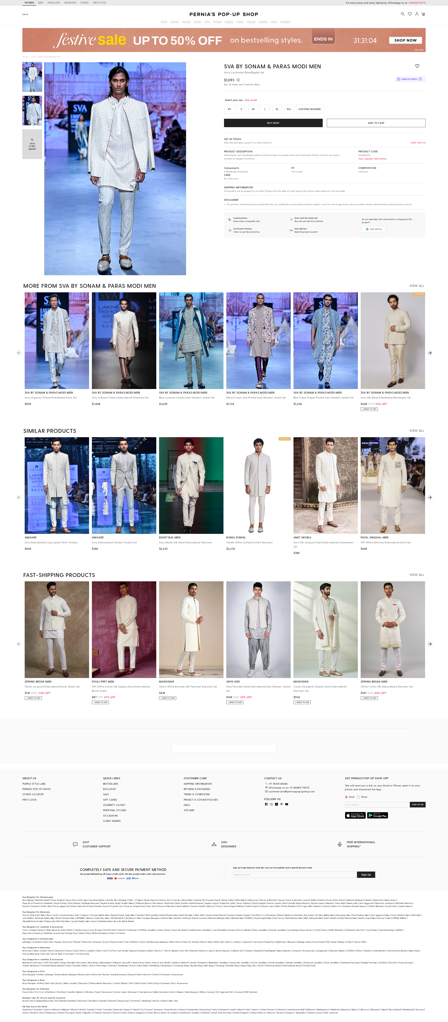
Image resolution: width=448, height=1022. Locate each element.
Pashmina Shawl (273, 965)
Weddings (146, 1001)
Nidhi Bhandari (336, 930)
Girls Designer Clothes (32, 974)
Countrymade (66, 915)
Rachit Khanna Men (65, 918)
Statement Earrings (350, 962)
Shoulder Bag (232, 965)
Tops (126, 942)
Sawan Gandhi (198, 906)
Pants (82, 950)
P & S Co (39, 992)
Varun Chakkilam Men (101, 921)
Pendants (202, 962)
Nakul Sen (378, 900)
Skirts (228, 942)
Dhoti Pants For (144, 974)
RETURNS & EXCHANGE (197, 788)
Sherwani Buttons (198, 950)
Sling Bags (166, 965)
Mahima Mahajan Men (218, 918)
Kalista (321, 900)
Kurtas (69, 950)
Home (25, 56)
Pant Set (45, 954)
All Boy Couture (207, 992)
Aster (160, 930)
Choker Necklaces (30, 965)
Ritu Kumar (158, 903)
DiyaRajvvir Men (133, 918)
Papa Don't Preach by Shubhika (37, 903)
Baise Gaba (228, 900)
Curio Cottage (29, 930)
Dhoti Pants (175, 942)
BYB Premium (251, 992)
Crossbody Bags (181, 965)
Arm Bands (165, 962)
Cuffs (45, 962)
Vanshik (140, 915)
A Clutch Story (320, 930)
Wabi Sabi (199, 915)
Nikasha (329, 903)
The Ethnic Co (258, 915)
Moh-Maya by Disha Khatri (60, 930)
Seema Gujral (211, 903)
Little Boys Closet (92, 992)
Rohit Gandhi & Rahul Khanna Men (340, 918)
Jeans (211, 950)
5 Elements (350, 930)
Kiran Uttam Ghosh (336, 900)
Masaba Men (237, 918)
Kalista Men (167, 918)
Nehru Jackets (70, 983)
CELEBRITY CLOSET (114, 804)
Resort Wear (206, 942)
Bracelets (54, 962)
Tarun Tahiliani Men (400, 915)
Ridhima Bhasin (143, 903)
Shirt (131, 983)
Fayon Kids (27, 992)
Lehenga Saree (304, 942)
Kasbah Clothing (182, 918)
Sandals (76, 965)
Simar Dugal (229, 906)
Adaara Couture (321, 906)
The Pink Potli (109, 930)
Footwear (69, 954)
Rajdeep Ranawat (90, 903)
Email (351, 797)
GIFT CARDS (110, 799)
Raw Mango (28, 900)
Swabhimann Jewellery (200, 930)
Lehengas (26, 942)
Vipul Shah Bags (386, 930)
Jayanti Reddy (310, 900)
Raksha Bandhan (68, 1001)
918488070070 (417, 2)
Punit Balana (74, 903)
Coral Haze (371, 930)
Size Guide (251, 99)
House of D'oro (236, 930)
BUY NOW (273, 122)
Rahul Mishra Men (294, 918)
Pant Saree (331, 942)
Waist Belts (142, 965)
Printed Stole (309, 965)
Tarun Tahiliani (244, 903)
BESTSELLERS (110, 783)
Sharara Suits (84, 974)
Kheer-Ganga (243, 915)
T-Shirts (166, 950)
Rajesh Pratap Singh (110, 903)
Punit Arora (278, 918)
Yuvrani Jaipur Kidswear (125, 992)
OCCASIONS (110, 815)
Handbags (123, 965)
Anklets (175, 962)
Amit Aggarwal (366, 903)
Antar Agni (83, 900)
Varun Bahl (340, 903)
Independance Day (44, 1001)
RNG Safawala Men (313, 918)
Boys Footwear (162, 983)
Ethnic (359, 950)
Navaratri (82, 1001)
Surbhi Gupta (252, 906)
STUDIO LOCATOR (33, 794)
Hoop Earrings (405, 962)
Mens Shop (414, 950)
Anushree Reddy (97, 900)
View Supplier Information (372, 158)
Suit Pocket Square (127, 950)
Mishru (368, 900)
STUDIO (84, 2)
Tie (77, 954)
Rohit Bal (169, 903)
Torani (219, 906)
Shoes (68, 965)
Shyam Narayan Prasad (82, 906)
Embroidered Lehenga (65, 974)
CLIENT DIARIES (112, 820)
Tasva (25, 915)
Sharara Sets (116, 942)
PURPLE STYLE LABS (34, 783)
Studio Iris (336, 906)
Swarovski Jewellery (240, 962)
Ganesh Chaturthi (107, 1001)
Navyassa (106, 992)
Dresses (97, 942)
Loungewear (322, 950)
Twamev (231, 915)
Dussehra (93, 1001)
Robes (150, 950)
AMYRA (399, 930)
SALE (106, 794)
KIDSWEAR (70, 2)
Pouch (132, 965)
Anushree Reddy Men (44, 918)
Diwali (25, 1001)
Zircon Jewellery (259, 962)
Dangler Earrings (369, 962)
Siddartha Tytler (227, 903)
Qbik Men (415, 915)
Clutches (112, 965)
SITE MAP (189, 810)
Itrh (299, 906)
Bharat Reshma (285, 915)
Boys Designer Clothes (33, 983)
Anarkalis (37, 942)
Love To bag (95, 930)
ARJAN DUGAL (117, 918)
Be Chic (361, 930)
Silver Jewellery (331, 962)
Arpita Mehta (183, 906)
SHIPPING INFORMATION (198, 783)
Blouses (291, 942)
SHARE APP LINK (418, 805)
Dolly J (131, 900)
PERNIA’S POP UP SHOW (36, 788)
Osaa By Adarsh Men (182, 900)
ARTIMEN (80, 918)
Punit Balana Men (360, 915)
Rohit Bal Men (186, 915)
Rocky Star (165, 900)
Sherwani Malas (337, 950)
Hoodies (141, 950)
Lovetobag (293, 930)
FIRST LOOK (99, 2)
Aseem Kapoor (406, 906)
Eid (56, 1001)
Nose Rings (93, 962)
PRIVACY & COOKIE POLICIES (201, 799)
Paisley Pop (71, 933)
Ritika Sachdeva (100, 933)
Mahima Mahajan (355, 900)
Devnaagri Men (343, 915)
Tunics (143, 942)
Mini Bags (209, 965)
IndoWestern (380, 950)
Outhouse (131, 930)
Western (368, 950)
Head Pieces (138, 962)
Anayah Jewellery (277, 930)
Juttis (91, 965)
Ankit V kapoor (82, 915)
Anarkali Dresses (118, 974)
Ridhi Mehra (241, 900)
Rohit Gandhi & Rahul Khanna (189, 903)
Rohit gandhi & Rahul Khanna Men (162, 915)
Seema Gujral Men (367, 918)
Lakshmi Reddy (75, 992)
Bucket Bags (196, 965)
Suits (76, 950)
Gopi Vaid (151, 906)
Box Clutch (258, 965)
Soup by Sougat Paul (135, 906)
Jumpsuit (296, 950)
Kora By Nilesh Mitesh (124, 921)
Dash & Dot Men (37, 915)
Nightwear (281, 942)
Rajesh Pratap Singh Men (123, 915)
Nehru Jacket (40, 950)
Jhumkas (383, 962)
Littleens (179, 992)
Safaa (277, 906)
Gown (106, 942)
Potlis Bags (101, 965)
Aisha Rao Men (102, 918)
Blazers (175, 950)
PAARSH (248, 918)
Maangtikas (105, 962)
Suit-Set (184, 950)
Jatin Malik (27, 918)
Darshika (298, 915)
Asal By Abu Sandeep (116, 900)
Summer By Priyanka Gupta (207, 900)
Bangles (71, 962)
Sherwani (59, 950)
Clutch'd (121, 930)
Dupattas (269, 942)
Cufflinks (350, 950)
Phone (364, 797)
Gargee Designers (151, 918)
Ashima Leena (317, 903)
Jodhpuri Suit (237, 950)
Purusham (271, 915)
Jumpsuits (247, 942)
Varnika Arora (81, 930)
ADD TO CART (376, 122)
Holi (32, 1001)
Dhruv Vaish (52, 915)
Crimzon (121, 933)
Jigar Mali (307, 906)
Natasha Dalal (42, 900)
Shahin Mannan (376, 906)
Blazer (124, 983)
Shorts (158, 950)
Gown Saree (318, 942)
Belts (84, 965)
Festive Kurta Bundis (397, 950)
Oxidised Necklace (50, 965)
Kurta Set (96, 974)
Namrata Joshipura (384, 903)
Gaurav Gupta (274, 903)
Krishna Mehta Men (325, 915)
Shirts (50, 950)
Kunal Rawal (219, 915)
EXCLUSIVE (109, 788)
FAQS (187, 804)
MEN (40, 2)
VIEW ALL (416, 285)
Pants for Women (191, 942)
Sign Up (366, 874)
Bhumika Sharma (404, 903)
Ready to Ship (345, 942)
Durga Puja (123, 1001)
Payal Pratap (60, 903)
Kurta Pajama (222, 950)
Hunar (167, 930)
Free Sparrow (145, 992)
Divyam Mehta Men (100, 915)
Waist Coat (101, 950)
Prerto (112, 933)
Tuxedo (248, 950)
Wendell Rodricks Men (32, 921)
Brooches (84, 954)
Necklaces (27, 962)
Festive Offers (360, 942)
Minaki (247, 930)
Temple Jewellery (294, 962)
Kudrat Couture (199, 918)
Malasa (240, 906)
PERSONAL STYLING (114, 810)
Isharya (41, 930)
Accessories (308, 950)
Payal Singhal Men (262, 918)
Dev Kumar (309, 915)
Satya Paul (71, 900)
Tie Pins (112, 950)
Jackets (236, 942)
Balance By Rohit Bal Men (57, 921)
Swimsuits (259, 942)
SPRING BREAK (399, 918)
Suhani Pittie (84, 933)
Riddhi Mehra (128, 903)
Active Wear (57, 954)
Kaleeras (117, 962)
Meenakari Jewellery (218, 962)
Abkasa (89, 918)
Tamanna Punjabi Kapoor (354, 906)
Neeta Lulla (352, 903)
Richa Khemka (289, 906)
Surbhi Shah (46, 906)
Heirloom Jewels (188, 962)
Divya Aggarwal (61, 906)
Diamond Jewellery (313, 962)
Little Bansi (50, 992)
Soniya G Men (384, 918)
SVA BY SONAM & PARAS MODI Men (272, 66)
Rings (63, 962)
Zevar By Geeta (179, 930)
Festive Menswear (31, 954)
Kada (61, 965)
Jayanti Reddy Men (80, 921)
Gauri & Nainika (293, 900)
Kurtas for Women (71, 942)
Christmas (135, 1001)
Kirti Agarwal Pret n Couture (229, 992)
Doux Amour (306, 930)
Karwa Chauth (160, 1001)
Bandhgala (270, 950)
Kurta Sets (48, 942)
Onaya (281, 900)
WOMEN (29, 2)
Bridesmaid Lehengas (158, 942)
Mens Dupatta (283, 950)
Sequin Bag (245, 965)
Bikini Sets (219, 942)
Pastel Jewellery (276, 962)
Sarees (58, 942)
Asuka (209, 915)
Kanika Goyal (101, 906)
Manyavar (253, 900)
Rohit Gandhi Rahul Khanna (296, 903)
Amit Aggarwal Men (379, 915)
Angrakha (258, 950)
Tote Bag (219, 965)
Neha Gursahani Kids (164, 992)
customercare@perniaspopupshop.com (291, 791)
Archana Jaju (266, 906)
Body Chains (152, 962)
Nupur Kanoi (390, 900)
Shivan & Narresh (268, 900)
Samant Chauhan (30, 906)
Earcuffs (127, 962)
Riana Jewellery (260, 930)
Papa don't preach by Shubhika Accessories (43, 933)
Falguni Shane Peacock (147, 900)
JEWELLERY (53, 2)
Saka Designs (191, 992)
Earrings (38, 962)
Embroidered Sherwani (101, 983)
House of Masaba (166, 906)
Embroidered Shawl (292, 965)
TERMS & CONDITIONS (197, 794)
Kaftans (134, 942)
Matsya (210, 906)
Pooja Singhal (57, 900)
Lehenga (49, 974)
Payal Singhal (259, 903)
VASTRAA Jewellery (147, 930)
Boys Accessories (180, 983)
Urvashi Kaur (391, 906)
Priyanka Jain (116, 906)
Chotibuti (61, 992)
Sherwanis (87, 942)
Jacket (116, 983)
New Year (173, 1001)
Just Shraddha (220, 930)
